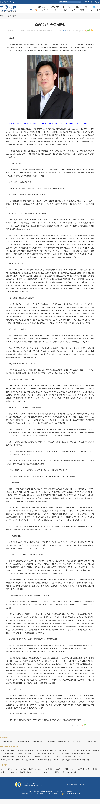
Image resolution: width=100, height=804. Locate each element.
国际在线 (23, 769)
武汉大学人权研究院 (92, 750)
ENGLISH (87, 2)
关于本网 (69, 784)
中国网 (16, 769)
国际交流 (66, 7)
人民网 (3, 769)
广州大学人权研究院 (41, 750)
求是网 (88, 769)
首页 (31, 7)
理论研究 (13, 16)
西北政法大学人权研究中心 (24, 757)
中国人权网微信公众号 (22, 741)
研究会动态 (55, 7)
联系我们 (82, 784)
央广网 (66, 769)
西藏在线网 (65, 772)
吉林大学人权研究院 (7, 757)
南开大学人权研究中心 (8, 750)
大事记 (82, 10)
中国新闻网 (80, 769)
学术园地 (77, 7)
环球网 (3, 772)
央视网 (40, 769)
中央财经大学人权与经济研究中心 (48, 760)
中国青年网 (48, 769)
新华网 (10, 769)
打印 (76, 30)
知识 (73, 10)
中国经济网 (57, 769)
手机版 (98, 2)
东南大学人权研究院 (63, 753)
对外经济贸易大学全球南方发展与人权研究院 (76, 760)
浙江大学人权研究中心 (29, 760)
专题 (90, 10)
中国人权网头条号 (90, 741)
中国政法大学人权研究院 (25, 750)
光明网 (72, 769)
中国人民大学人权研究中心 (58, 750)
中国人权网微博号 (6, 741)
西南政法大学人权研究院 (25, 753)
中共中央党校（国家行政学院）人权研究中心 (66, 757)
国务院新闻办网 (13, 772)
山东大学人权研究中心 (8, 753)
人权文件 (45, 10)
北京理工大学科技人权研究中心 (45, 753)
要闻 (98, 10)
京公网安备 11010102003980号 (73, 793)
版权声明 (76, 784)
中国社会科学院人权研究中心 (10, 760)
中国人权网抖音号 (77, 741)
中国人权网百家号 (36, 741)
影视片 (64, 10)
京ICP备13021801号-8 (53, 793)
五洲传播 (74, 772)
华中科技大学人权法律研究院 (81, 753)
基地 (86, 7)
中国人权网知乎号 (63, 741)
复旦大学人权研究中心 (77, 750)
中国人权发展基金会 (26, 772)
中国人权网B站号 (50, 741)
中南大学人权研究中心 (42, 757)
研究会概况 (42, 7)
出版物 (55, 10)
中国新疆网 (55, 772)
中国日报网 (32, 769)
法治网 (95, 769)
